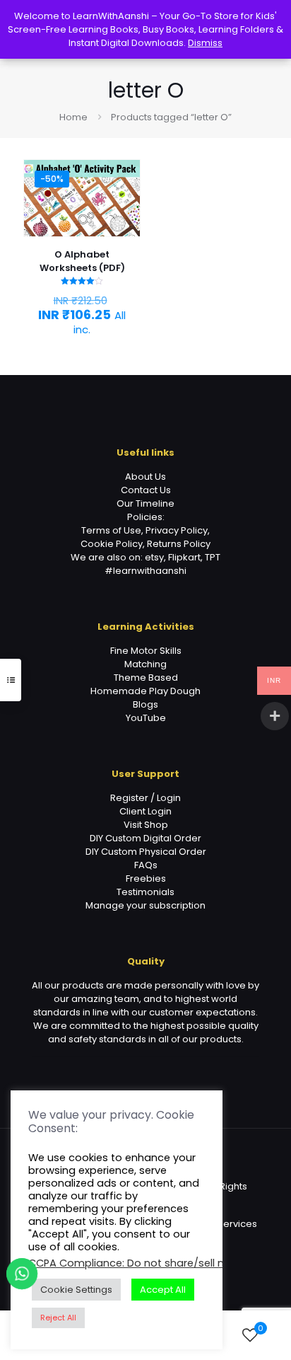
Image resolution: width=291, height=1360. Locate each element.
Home (73, 117)
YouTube (146, 718)
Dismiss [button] (205, 43)
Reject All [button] (58, 1317)
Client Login (145, 811)
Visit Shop (146, 824)
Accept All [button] (163, 1289)
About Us (145, 476)
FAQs (146, 865)
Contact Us (146, 490)
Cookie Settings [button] (76, 1289)
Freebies (146, 878)
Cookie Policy (112, 544)
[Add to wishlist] (123, 217)
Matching (145, 664)
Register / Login (145, 798)
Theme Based (146, 677)
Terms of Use (111, 530)
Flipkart (184, 557)
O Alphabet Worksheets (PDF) (82, 261)
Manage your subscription (145, 905)
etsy (154, 557)
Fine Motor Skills (146, 650)
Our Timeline (145, 503)
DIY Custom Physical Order (145, 851)
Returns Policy (178, 544)
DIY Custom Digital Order (145, 838)
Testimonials (145, 892)
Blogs (145, 704)
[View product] (123, 197)
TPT (212, 557)
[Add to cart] (123, 176)
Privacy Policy (177, 530)
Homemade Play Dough (145, 691)
